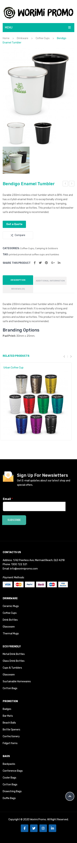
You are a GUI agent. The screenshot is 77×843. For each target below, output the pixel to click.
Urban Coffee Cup (13, 367)
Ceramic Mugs (11, 606)
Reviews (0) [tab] (18, 289)
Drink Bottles (10, 619)
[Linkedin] (52, 828)
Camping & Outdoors (46, 248)
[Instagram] (43, 828)
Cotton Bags (10, 688)
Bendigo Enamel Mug (71, 184)
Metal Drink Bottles (14, 654)
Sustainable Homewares (17, 681)
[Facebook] (35, 262)
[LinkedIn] (59, 262)
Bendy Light (65, 184)
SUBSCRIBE (14, 520)
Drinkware (22, 38)
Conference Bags (13, 770)
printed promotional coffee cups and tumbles (34, 254)
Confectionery (11, 736)
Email (8, 499)
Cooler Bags (9, 777)
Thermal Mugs (11, 633)
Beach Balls (9, 722)
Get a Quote (14, 224)
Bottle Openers (11, 729)
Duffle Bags (9, 798)
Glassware (9, 626)
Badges (7, 709)
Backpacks (9, 764)
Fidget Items (10, 743)
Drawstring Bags (12, 791)
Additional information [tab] (50, 280)
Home (6, 38)
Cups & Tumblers (12, 667)
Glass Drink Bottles (14, 660)
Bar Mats (8, 715)
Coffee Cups (43, 38)
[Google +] (53, 262)
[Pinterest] (46, 262)
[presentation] (66, 356)
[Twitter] (40, 262)
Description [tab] (18, 280)
